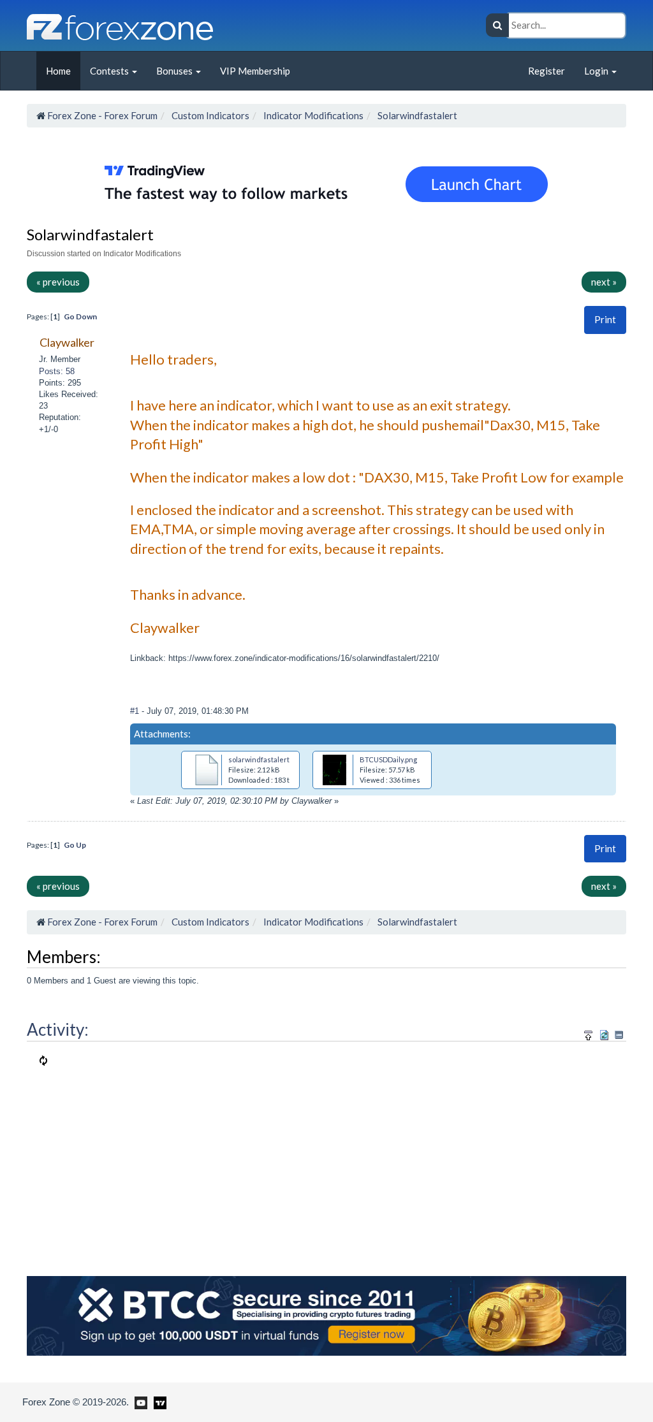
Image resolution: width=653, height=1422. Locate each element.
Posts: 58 (57, 371)
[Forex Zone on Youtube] (139, 1401)
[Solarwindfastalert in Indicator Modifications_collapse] (619, 1035)
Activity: (58, 1029)
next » (604, 281)
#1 (136, 711)
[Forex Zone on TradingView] (157, 1401)
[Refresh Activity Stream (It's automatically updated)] (604, 1033)
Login (597, 70)
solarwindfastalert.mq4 (266, 759)
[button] (605, 319)
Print (605, 319)
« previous (58, 281)
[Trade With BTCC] (326, 1315)
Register (546, 70)
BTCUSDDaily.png (388, 759)
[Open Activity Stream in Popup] (588, 1033)
